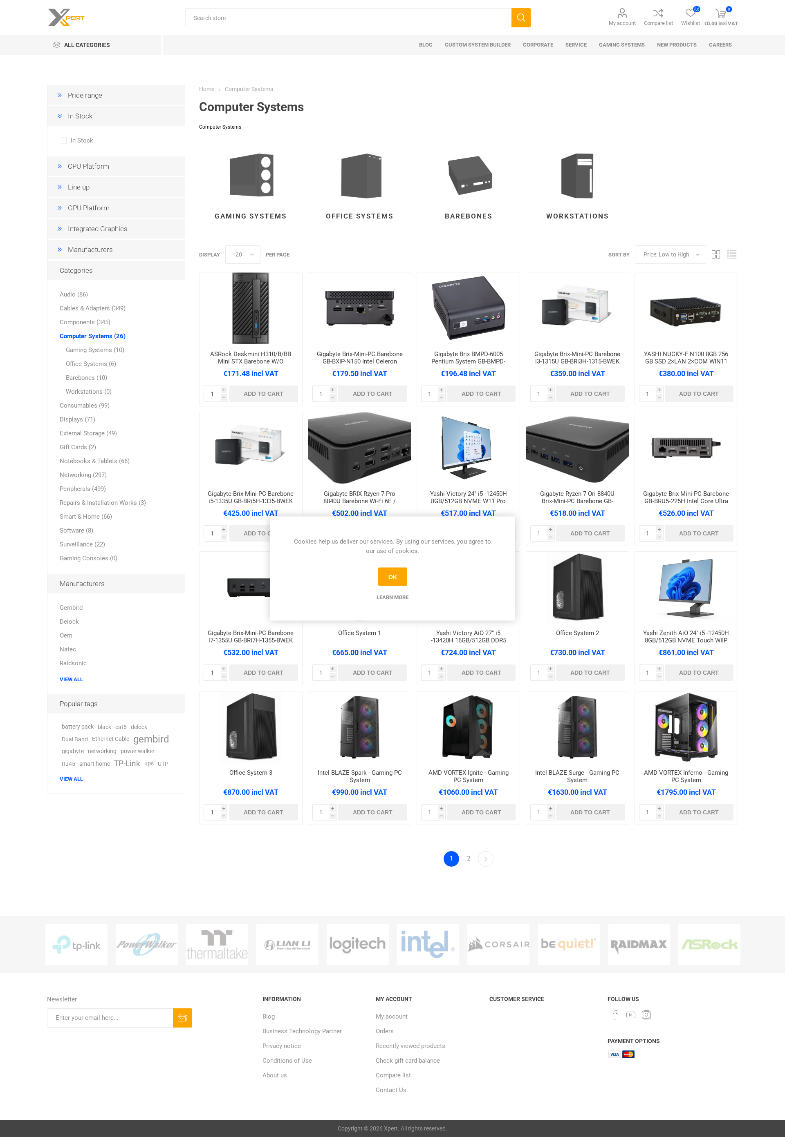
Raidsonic (73, 663)
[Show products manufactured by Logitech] (358, 944)
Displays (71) (77, 419)
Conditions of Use (287, 1060)
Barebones (468, 216)
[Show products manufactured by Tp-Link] (76, 944)
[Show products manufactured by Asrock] (709, 944)
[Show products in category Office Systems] (359, 173)
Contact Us (391, 1090)
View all (71, 679)
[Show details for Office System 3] (251, 727)
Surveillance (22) (82, 544)
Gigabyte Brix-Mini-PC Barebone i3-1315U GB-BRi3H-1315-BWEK (577, 357)
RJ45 (68, 763)
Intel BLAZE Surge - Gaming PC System (577, 776)
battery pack (78, 726)
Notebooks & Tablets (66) (95, 461)
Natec (68, 649)
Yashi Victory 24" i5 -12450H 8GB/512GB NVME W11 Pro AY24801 (468, 501)
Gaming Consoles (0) (88, 558)
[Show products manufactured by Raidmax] (639, 944)
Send (182, 1018)
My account (622, 23)
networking (102, 751)
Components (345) (85, 322)
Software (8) (76, 530)
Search (521, 17)
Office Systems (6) (91, 364)
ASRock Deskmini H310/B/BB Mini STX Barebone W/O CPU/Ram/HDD (250, 361)
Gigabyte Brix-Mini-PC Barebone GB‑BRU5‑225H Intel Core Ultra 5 (686, 501)
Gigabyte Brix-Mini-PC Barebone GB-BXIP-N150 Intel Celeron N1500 (360, 361)
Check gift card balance (408, 1060)
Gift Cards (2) (78, 447)
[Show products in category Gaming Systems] (251, 173)
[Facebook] (615, 1014)
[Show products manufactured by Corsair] (498, 944)
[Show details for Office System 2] (577, 588)
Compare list (658, 23)
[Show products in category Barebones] (468, 173)
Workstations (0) (89, 391)
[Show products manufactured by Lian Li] (287, 944)
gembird (151, 739)
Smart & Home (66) (86, 516)
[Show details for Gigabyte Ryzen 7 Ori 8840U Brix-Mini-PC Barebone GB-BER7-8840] (577, 448)
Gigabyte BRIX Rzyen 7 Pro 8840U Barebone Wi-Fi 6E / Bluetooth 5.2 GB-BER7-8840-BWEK (360, 504)
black (104, 727)
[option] (76, 944)
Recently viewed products (410, 1046)
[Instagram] (646, 1014)
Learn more (392, 597)
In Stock (82, 140)
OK (392, 576)
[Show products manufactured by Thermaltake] (217, 944)
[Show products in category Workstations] (577, 173)
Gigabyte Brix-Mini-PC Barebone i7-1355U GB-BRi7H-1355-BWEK (251, 636)
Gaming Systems (251, 216)
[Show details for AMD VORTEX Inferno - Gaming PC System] (686, 727)
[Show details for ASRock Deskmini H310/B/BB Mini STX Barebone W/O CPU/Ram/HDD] (251, 308)
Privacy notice (281, 1046)
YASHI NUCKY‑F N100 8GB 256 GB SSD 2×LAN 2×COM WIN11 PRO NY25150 (686, 361)
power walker (138, 751)
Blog (268, 1016)
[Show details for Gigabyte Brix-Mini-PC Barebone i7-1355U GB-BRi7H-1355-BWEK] (251, 588)
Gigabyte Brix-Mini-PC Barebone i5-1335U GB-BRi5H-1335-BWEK (251, 497)
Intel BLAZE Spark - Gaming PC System (360, 776)
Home (206, 89)
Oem (66, 635)
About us (274, 1075)
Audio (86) (74, 294)
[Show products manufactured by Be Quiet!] (569, 944)
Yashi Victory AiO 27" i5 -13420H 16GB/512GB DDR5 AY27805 (468, 640)
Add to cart (263, 393)
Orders (385, 1031)
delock (139, 727)
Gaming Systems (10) (95, 350)
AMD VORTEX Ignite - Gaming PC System (468, 776)
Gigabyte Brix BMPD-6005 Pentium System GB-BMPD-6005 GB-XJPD (468, 361)
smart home (94, 763)
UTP (163, 763)
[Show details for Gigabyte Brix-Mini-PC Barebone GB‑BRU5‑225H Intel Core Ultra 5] (686, 448)
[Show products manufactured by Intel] (428, 944)
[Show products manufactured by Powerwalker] (147, 944)
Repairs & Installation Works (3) (103, 502)
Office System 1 (359, 633)
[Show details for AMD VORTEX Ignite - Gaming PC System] (468, 727)
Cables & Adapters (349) (93, 308)
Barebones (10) (86, 377)
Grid (716, 254)
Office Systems (359, 216)
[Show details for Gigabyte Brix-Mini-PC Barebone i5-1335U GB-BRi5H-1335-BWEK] (251, 448)
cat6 (121, 727)
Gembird (71, 607)
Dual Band (75, 739)
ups (149, 763)
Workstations (577, 216)
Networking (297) (83, 475)
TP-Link (127, 763)
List (732, 254)
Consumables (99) (85, 405)
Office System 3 (250, 772)
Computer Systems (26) (93, 336)
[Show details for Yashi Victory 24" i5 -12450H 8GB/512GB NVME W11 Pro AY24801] (468, 448)
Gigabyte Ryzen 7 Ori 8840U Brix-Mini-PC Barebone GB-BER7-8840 (577, 501)
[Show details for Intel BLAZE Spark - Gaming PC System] (359, 727)
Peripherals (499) (83, 489)
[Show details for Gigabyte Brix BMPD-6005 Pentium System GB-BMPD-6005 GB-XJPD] (468, 308)
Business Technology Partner (302, 1031)
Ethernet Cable (110, 739)
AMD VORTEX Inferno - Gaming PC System (686, 776)
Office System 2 (577, 633)
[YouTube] (630, 1014)
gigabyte (73, 751)
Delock (69, 621)
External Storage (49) (88, 433)
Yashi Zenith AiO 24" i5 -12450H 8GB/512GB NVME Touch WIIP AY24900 (686, 640)
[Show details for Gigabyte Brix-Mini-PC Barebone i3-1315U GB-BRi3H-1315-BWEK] (577, 308)
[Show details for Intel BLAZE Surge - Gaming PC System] (577, 727)
